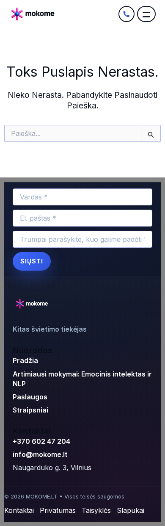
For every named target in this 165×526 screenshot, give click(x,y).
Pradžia (25, 360)
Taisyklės (96, 510)
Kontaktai (19, 510)
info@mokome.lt (40, 454)
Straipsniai (30, 410)
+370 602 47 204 (41, 441)
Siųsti (31, 261)
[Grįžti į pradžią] (33, 304)
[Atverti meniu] (146, 14)
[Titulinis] (62, 14)
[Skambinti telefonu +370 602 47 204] (126, 14)
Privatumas (58, 510)
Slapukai (130, 510)
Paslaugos (30, 397)
